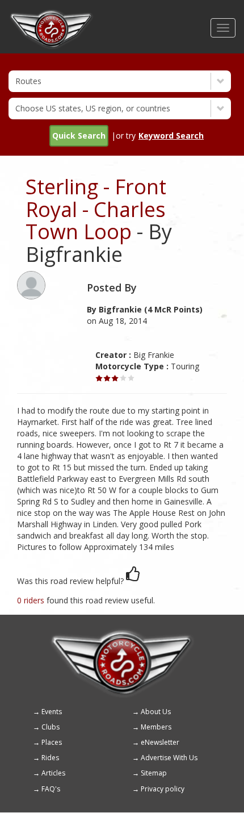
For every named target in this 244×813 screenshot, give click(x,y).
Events (51, 711)
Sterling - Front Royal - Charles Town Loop (96, 209)
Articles (53, 773)
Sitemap (154, 773)
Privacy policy (162, 789)
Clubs (50, 727)
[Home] (51, 14)
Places (51, 742)
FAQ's (50, 789)
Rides (50, 757)
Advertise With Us (169, 757)
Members (156, 727)
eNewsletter (160, 742)
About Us (156, 711)
